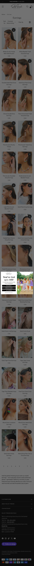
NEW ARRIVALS (8, 285)
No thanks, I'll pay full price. (9, 292)
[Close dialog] (32, 272)
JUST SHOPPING (9, 290)
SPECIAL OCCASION (8, 288)
